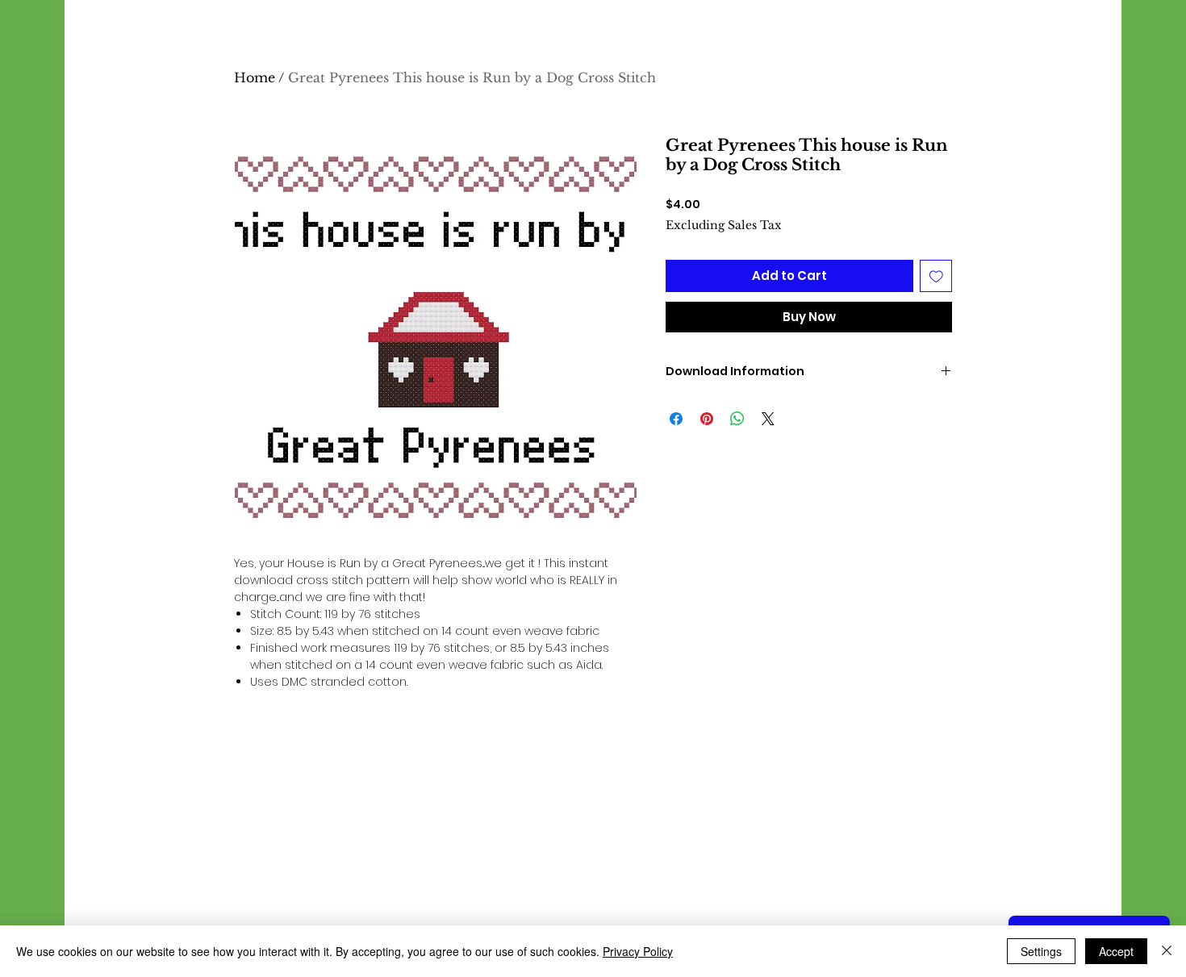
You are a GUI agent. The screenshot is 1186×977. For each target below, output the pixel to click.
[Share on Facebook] (676, 418)
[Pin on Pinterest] (706, 418)
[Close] (1166, 951)
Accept (1116, 951)
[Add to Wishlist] (936, 276)
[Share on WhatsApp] (737, 418)
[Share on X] (768, 418)
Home (254, 77)
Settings (1041, 951)
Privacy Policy (638, 951)
